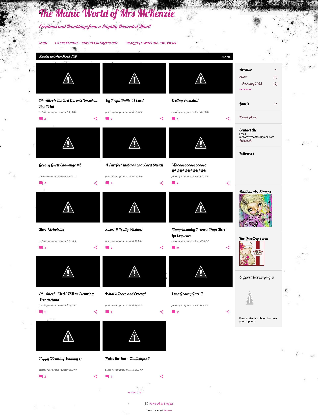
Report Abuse (248, 117)
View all (226, 57)
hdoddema (167, 410)
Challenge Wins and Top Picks (151, 43)
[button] (95, 119)
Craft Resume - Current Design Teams (86, 43)
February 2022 (252, 84)
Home (43, 43)
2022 (243, 77)
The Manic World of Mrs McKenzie (107, 13)
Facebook (245, 140)
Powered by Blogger (161, 403)
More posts (134, 392)
